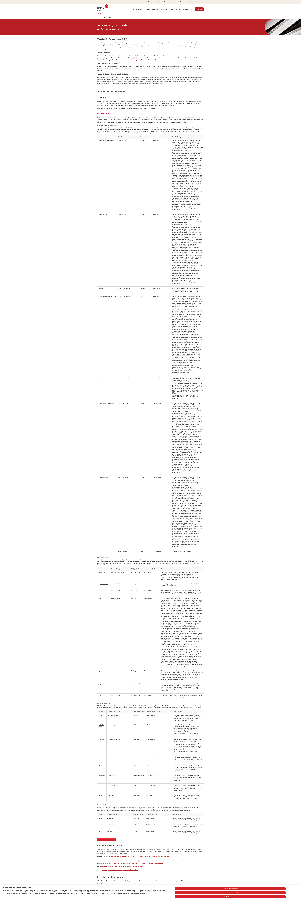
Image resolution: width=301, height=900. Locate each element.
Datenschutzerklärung (130, 60)
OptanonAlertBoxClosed (106, 140)
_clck (100, 590)
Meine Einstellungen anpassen (106, 840)
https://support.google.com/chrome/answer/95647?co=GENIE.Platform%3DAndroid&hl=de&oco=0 (133, 863)
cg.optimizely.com (123, 551)
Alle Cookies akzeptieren (230, 896)
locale (100, 715)
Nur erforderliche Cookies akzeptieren (230, 892)
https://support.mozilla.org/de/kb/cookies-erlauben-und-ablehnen (122, 866)
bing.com (110, 818)
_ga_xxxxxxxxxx (103, 584)
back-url (101, 739)
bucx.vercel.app (123, 403)
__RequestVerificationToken (107, 296)
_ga (100, 598)
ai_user (101, 377)
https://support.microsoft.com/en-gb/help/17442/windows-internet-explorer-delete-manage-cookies (140, 856)
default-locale (101, 725)
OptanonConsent (104, 214)
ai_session (102, 572)
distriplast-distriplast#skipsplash (105, 289)
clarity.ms (111, 795)
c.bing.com (110, 824)
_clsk (100, 695)
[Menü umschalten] (143, 9)
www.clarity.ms (112, 756)
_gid (100, 684)
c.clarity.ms (111, 766)
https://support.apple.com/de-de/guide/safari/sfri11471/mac (120, 870)
